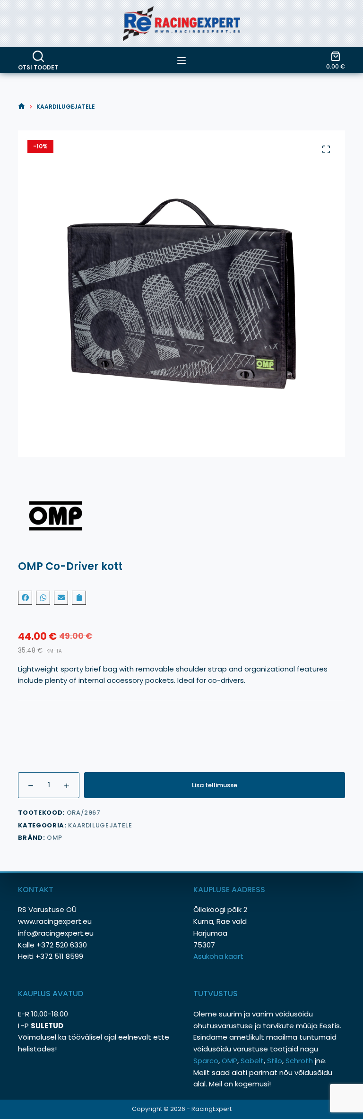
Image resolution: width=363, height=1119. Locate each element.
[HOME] (21, 106)
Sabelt (252, 1061)
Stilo (274, 1061)
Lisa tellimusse (214, 785)
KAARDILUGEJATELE (100, 825)
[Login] (340, 23)
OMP (54, 837)
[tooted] (181, 60)
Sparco (205, 1061)
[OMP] (181, 516)
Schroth (300, 1061)
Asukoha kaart (219, 956)
